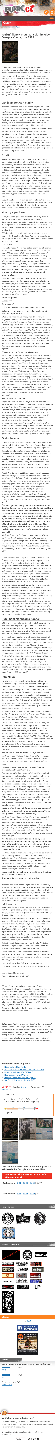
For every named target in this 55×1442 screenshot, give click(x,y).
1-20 (19, 1183)
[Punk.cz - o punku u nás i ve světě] (20, 8)
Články (24, 1087)
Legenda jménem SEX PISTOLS (18, 1072)
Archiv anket (7, 1385)
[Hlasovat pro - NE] (10, 1375)
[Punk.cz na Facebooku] (27, 1330)
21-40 (25, 1183)
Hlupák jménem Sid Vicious (16, 1075)
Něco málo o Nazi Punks (15, 1067)
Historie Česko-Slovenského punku (20, 1078)
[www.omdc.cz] (27, 1354)
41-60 (32, 1183)
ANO (4, 1370)
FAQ (29, 1321)
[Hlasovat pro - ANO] (10, 1368)
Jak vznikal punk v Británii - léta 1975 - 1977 (24, 1069)
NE (3, 1377)
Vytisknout (6, 1089)
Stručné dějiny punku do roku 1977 (20, 1080)
